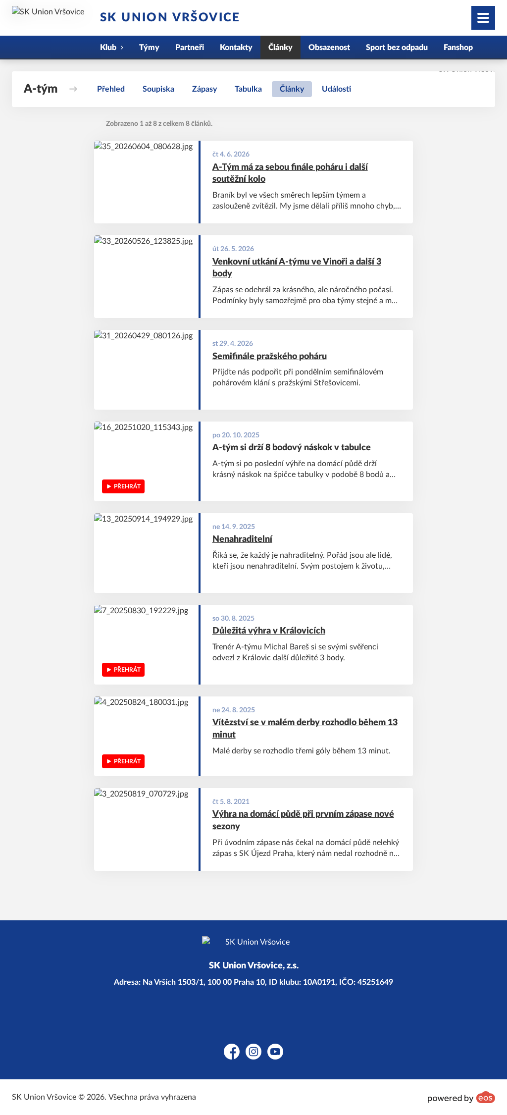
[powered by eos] (461, 1097)
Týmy (149, 48)
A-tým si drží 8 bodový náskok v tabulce (291, 447)
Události (336, 89)
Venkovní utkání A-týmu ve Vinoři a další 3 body (296, 268)
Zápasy (204, 89)
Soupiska (158, 89)
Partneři (189, 48)
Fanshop (458, 48)
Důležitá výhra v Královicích (268, 631)
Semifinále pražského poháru (269, 356)
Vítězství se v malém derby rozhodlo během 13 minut (305, 729)
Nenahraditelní (242, 539)
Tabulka (248, 89)
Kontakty (236, 48)
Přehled (111, 89)
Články (280, 48)
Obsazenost (329, 48)
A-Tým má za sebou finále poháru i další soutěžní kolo (290, 173)
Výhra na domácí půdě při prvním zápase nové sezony (303, 820)
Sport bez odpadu (397, 48)
